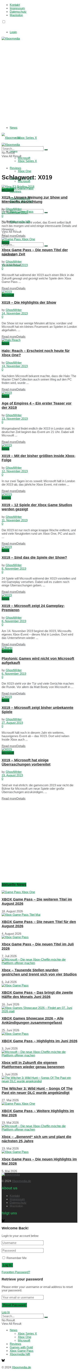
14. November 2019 (15, 313)
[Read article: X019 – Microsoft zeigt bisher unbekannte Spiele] (39, 697)
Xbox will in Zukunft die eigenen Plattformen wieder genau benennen (33, 1065)
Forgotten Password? (16, 1272)
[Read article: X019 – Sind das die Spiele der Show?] (39, 547)
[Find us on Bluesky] (3, 25)
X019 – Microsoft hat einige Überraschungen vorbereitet (26, 762)
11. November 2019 (15, 520)
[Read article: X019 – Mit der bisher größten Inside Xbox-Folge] (39, 445)
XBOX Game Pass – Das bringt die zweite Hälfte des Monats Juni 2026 (37, 995)
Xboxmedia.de (21, 1181)
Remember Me (16, 1258)
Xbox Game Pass (21, 1350)
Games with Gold (21, 1347)
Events (6, 497)
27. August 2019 (12, 722)
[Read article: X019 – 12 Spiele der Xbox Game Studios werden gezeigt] (39, 494)
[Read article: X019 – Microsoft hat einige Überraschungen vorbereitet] (39, 749)
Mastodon (16, 15)
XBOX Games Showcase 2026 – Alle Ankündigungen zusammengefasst (33, 1020)
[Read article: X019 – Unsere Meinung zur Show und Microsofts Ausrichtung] (39, 186)
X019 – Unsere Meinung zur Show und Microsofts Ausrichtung (34, 199)
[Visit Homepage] (11, 38)
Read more (14, 235)
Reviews (15, 191)
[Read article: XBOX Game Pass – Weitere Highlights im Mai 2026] (39, 1103)
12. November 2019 (15, 471)
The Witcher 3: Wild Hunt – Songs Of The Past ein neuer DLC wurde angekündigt (37, 1090)
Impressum (17, 8)
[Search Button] (46, 212)
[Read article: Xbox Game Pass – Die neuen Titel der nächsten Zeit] (39, 239)
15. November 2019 (15, 212)
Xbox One (24, 171)
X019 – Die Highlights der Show (29, 302)
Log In (6, 1312)
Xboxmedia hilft (20, 1354)
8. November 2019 (14, 568)
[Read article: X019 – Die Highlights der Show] (39, 291)
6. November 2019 (14, 673)
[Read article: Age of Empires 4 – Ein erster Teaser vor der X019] (39, 392)
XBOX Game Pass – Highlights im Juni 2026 (39, 1041)
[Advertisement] (39, 79)
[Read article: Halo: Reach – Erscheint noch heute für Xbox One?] (39, 340)
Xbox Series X (27, 137)
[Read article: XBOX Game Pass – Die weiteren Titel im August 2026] (39, 892)
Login (13, 32)
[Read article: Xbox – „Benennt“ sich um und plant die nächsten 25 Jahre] (39, 1127)
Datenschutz (18, 11)
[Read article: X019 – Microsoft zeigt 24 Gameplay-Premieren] (39, 595)
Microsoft (24, 181)
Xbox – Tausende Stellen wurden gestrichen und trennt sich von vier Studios (39, 972)
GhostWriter (14, 209)
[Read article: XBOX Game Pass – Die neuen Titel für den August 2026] (39, 914)
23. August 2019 (12, 775)
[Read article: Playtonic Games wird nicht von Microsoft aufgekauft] (39, 647)
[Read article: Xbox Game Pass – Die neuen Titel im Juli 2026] (39, 937)
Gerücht (7, 651)
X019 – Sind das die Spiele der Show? (34, 557)
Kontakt (15, 4)
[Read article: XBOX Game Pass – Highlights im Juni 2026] (39, 1033)
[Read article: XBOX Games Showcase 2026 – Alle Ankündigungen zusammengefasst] (39, 1009)
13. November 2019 (15, 418)
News (13, 127)
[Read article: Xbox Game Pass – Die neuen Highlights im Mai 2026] (39, 1152)
